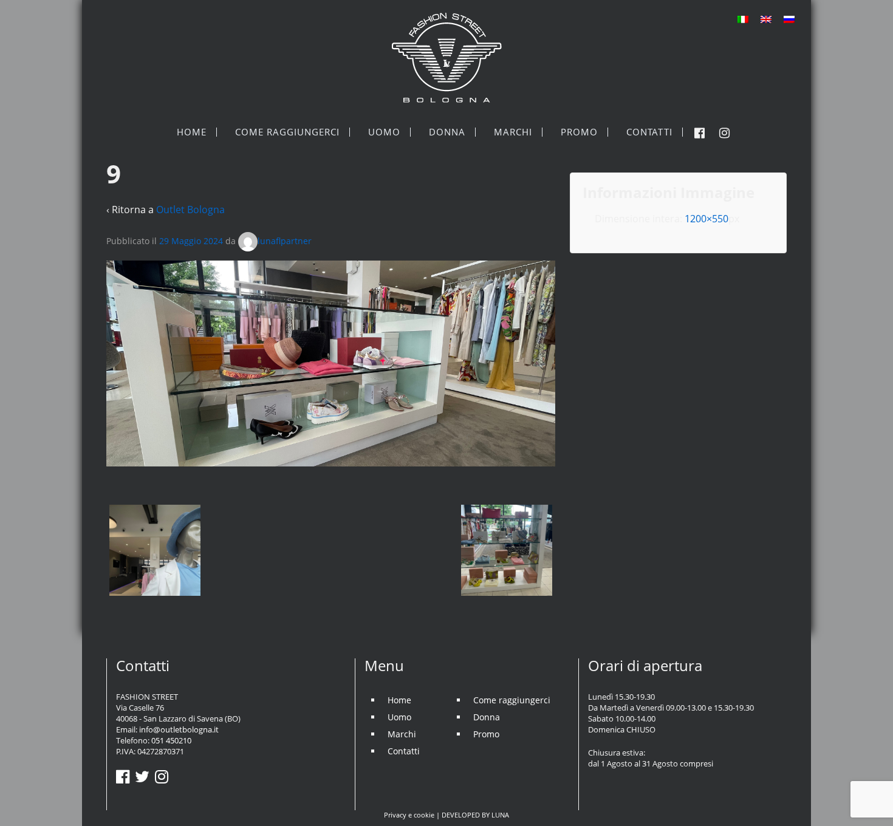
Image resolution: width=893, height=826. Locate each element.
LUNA (500, 814)
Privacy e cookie (409, 814)
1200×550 (706, 218)
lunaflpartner (285, 241)
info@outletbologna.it (179, 729)
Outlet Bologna (190, 209)
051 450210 (171, 740)
